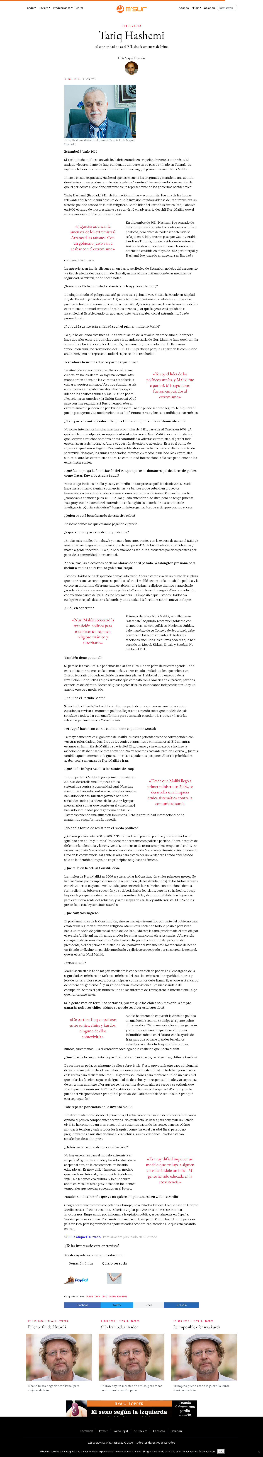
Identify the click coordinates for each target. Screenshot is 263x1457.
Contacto (159, 1431)
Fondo (30, 7)
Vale (221, 1451)
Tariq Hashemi (118, 1296)
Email (148, 1305)
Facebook (82, 1305)
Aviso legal (121, 1431)
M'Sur (195, 7)
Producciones (61, 7)
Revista (43, 7)
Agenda (184, 7)
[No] (258, 1452)
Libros (80, 7)
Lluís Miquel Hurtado (131, 58)
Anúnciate (140, 1431)
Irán (97, 1296)
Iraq (104, 1296)
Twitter (117, 1305)
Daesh (89, 1296)
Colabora (210, 7)
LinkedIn (182, 1305)
